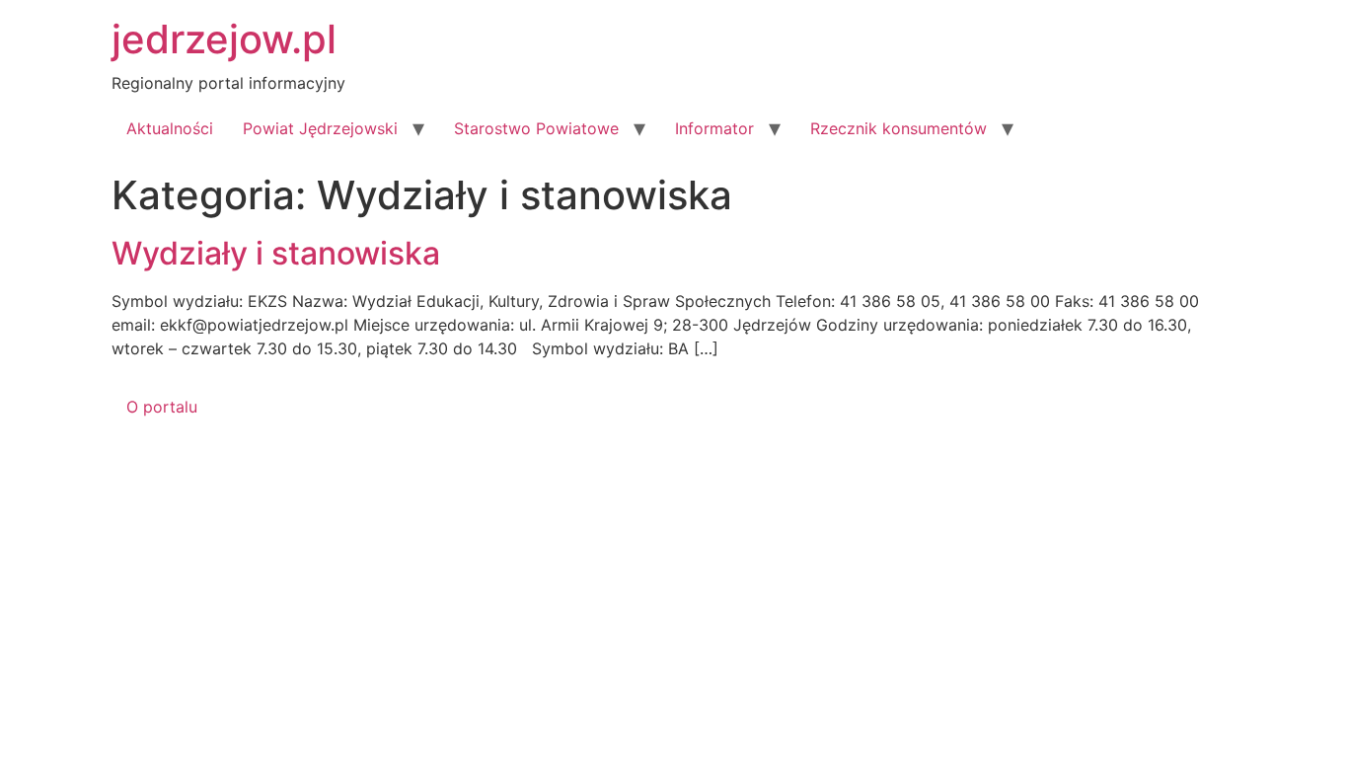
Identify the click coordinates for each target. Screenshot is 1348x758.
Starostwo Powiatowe (536, 128)
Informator (714, 128)
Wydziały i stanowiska (276, 253)
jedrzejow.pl (224, 39)
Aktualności (169, 128)
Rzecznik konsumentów (898, 128)
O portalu (161, 407)
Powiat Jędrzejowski (320, 128)
